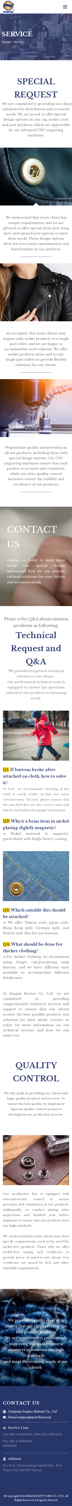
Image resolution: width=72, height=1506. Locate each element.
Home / (7, 42)
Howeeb (53, 1499)
